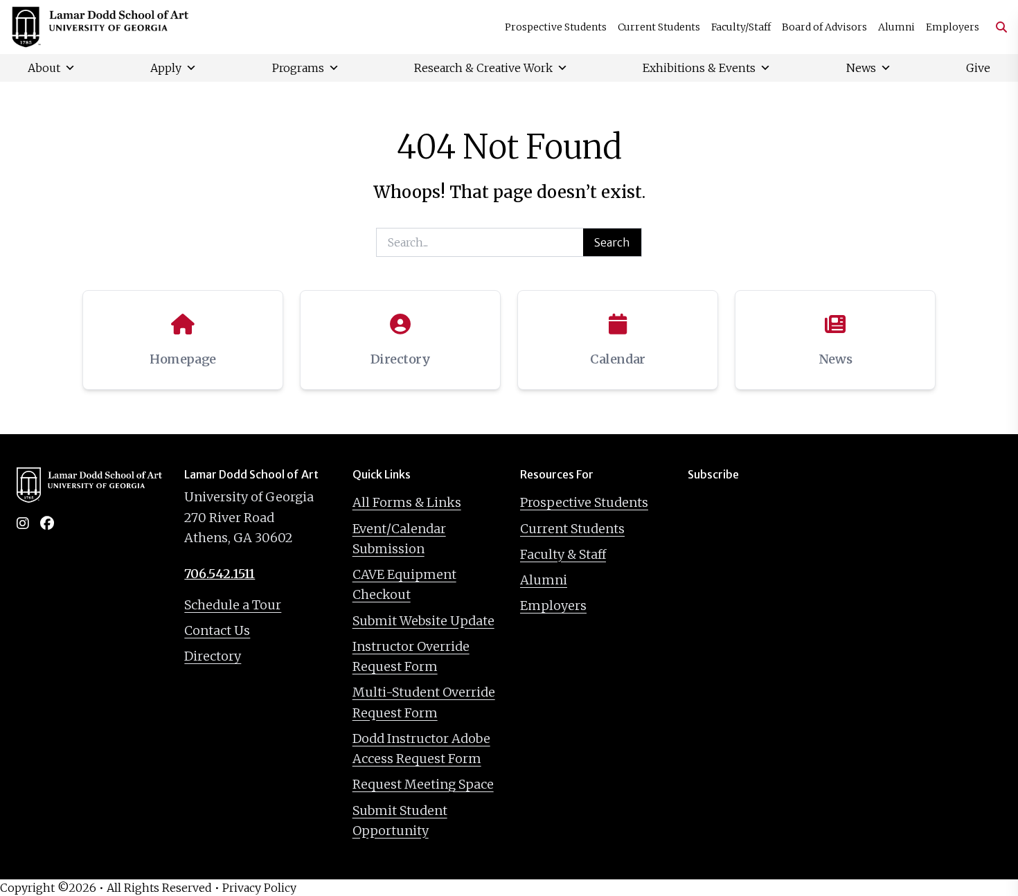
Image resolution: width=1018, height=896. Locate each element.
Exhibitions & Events (699, 68)
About (44, 68)
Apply (165, 68)
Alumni (896, 27)
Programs (298, 68)
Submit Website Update (423, 621)
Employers (952, 27)
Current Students (659, 27)
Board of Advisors (824, 27)
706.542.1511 (219, 574)
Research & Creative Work (483, 68)
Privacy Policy (259, 888)
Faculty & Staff (563, 554)
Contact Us (217, 630)
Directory (212, 656)
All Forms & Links (406, 502)
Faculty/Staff (741, 27)
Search (612, 242)
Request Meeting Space (423, 784)
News (861, 68)
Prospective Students (556, 27)
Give (978, 68)
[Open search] (996, 27)
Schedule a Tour (232, 605)
